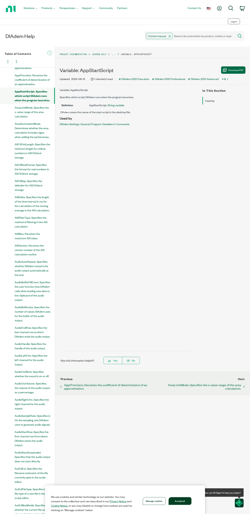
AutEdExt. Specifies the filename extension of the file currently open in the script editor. (31, 475)
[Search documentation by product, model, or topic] (239, 36)
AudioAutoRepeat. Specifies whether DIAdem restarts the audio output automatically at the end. (31, 268)
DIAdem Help (99, 54)
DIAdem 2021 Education (135, 79)
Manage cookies (154, 501)
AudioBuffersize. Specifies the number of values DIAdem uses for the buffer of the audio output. (33, 313)
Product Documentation (73, 54)
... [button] (113, 54)
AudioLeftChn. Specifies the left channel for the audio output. (31, 359)
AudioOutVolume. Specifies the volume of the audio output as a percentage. (32, 387)
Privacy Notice (118, 501)
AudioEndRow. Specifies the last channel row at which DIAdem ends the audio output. (32, 332)
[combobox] (190, 36)
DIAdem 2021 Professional (170, 79)
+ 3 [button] (224, 79)
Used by (209, 101)
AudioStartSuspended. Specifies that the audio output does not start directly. (32, 456)
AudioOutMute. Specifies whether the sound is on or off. (32, 374)
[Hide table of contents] (49, 52)
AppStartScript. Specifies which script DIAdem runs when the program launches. (32, 95)
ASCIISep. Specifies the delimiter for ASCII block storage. (29, 185)
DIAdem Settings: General (75, 124)
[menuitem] (30, 9)
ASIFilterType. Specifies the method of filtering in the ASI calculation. (31, 222)
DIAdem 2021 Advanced (205, 79)
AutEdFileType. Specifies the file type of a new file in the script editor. (31, 493)
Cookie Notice (59, 505)
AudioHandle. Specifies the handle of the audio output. (30, 346)
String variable (116, 105)
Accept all (180, 501)
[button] (169, 36)
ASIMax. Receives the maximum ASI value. (27, 236)
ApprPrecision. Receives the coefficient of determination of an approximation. (32, 79)
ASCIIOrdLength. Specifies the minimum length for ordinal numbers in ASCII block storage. (32, 150)
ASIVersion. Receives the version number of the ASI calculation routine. (29, 249)
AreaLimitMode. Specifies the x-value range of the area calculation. (32, 111)
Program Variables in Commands (110, 124)
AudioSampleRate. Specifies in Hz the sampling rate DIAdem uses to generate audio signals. (32, 420)
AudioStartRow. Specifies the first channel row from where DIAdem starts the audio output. (31, 438)
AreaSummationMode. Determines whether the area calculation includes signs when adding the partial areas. (32, 130)
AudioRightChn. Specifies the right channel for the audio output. (32, 404)
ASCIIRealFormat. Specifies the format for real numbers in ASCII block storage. (32, 169)
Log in (234, 21)
